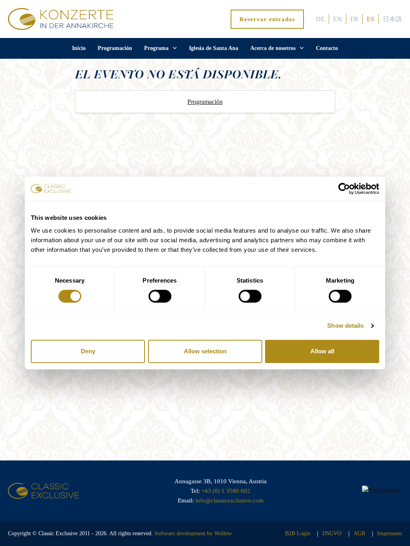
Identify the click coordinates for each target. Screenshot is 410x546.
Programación (115, 48)
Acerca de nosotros (272, 48)
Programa (156, 48)
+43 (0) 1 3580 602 (225, 491)
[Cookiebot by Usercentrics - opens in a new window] (344, 189)
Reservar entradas (267, 19)
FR (354, 19)
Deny (88, 351)
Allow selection (205, 351)
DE (320, 19)
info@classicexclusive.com (229, 500)
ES (370, 19)
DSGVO (332, 533)
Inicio (79, 48)
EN (337, 19)
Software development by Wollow (193, 533)
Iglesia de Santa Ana (213, 48)
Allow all (322, 351)
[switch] (160, 296)
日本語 (392, 19)
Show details (345, 325)
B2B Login (297, 533)
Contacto (327, 48)
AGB (359, 533)
